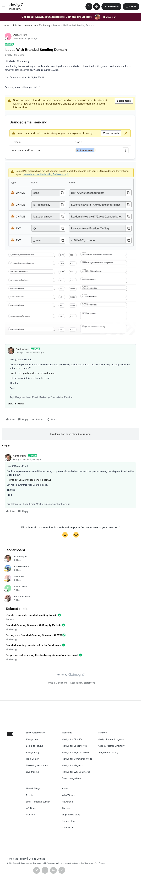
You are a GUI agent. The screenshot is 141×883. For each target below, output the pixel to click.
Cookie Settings (37, 858)
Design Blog (68, 821)
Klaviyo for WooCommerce (76, 772)
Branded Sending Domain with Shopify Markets (33, 625)
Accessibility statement (82, 682)
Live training (32, 772)
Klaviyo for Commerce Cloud (77, 758)
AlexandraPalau (22, 596)
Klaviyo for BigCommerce (75, 752)
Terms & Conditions (56, 682)
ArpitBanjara (22, 349)
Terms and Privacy (16, 858)
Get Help (30, 814)
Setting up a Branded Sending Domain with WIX (34, 635)
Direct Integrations (71, 778)
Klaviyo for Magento (72, 765)
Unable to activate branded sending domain (31, 615)
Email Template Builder (38, 801)
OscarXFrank (20, 34)
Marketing (44, 25)
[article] (70, 484)
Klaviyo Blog (32, 752)
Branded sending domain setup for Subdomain (33, 645)
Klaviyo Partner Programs (111, 739)
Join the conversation (24, 25)
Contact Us (67, 827)
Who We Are (68, 795)
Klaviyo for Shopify (72, 739)
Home (6, 25)
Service (10, 619)
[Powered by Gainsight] (70, 675)
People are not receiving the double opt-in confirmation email (42, 655)
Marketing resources (37, 765)
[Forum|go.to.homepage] (16, 6)
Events (29, 795)
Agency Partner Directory (111, 746)
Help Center (32, 758)
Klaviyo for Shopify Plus (74, 746)
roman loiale (21, 586)
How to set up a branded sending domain (32, 373)
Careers (66, 808)
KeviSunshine (21, 566)
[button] (4, 7)
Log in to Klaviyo (34, 746)
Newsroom (67, 801)
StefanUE (19, 576)
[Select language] (96, 6)
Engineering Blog (71, 814)
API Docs (31, 808)
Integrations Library (108, 752)
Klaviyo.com (32, 739)
